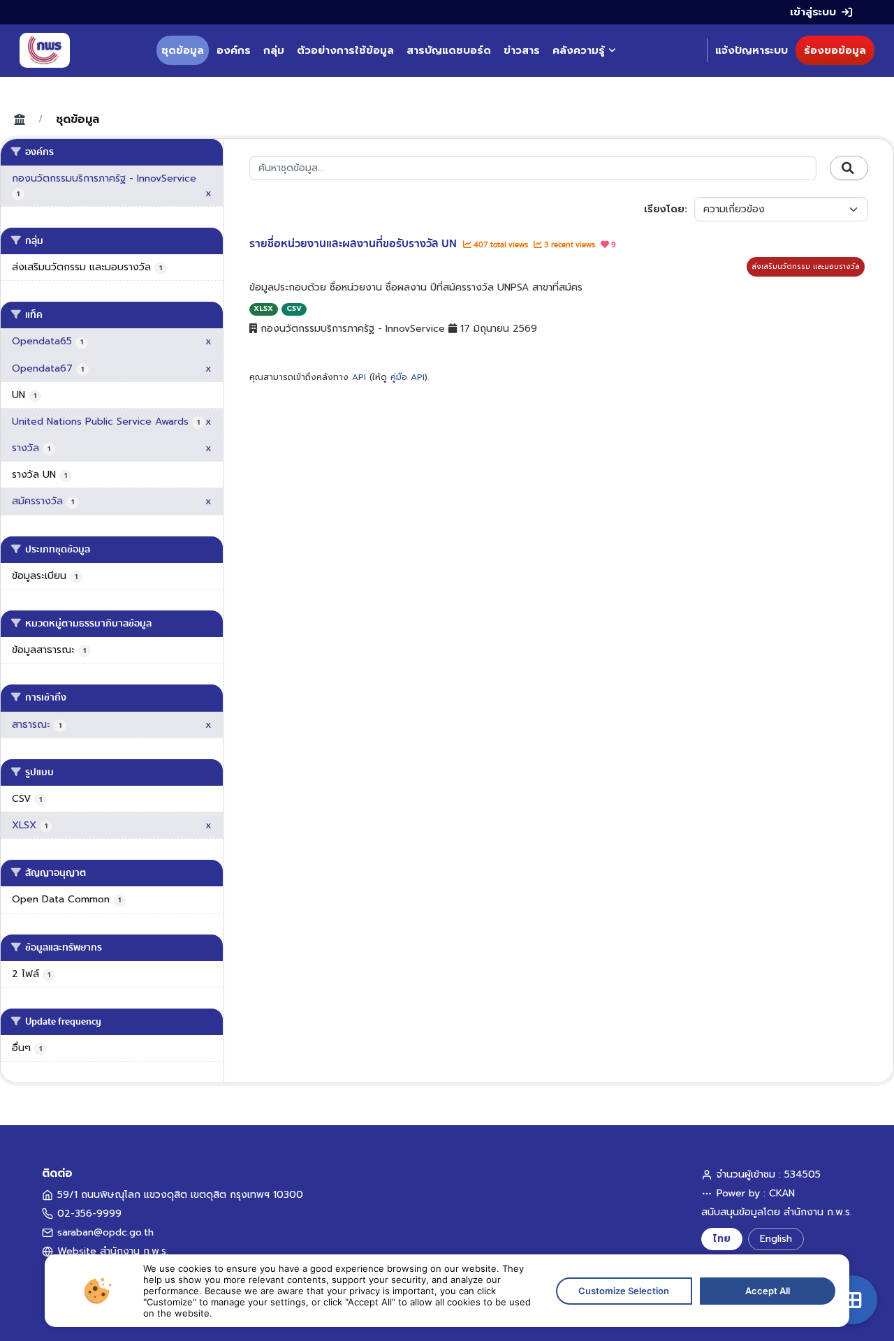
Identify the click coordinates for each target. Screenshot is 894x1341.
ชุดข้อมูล (182, 50)
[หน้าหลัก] (45, 50)
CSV (294, 308)
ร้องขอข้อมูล (835, 50)
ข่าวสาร (522, 50)
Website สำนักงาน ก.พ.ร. (112, 1251)
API (359, 377)
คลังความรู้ (578, 50)
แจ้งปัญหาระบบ (751, 50)
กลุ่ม (273, 50)
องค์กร (234, 50)
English (776, 1238)
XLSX (263, 308)
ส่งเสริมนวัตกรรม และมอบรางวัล (806, 266)
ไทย (722, 1238)
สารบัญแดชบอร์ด (448, 50)
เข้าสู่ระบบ (813, 12)
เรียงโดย (664, 209)
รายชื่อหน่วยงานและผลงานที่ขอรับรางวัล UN (354, 244)
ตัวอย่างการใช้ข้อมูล (345, 50)
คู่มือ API (407, 377)
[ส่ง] (849, 168)
